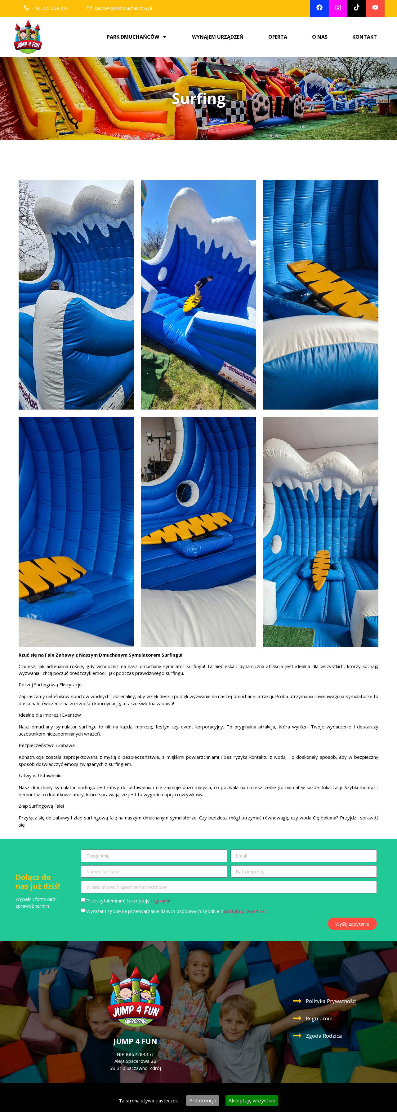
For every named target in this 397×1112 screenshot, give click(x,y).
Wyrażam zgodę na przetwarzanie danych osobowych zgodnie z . (177, 911)
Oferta (277, 36)
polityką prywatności (246, 911)
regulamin (161, 900)
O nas (320, 36)
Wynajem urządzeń (217, 36)
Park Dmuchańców (133, 36)
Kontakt (364, 36)
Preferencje (202, 1100)
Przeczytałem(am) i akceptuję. (130, 900)
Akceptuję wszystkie (252, 1100)
